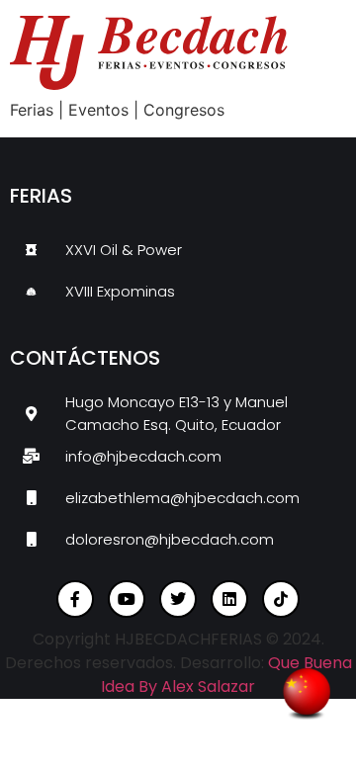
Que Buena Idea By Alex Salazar (226, 674)
